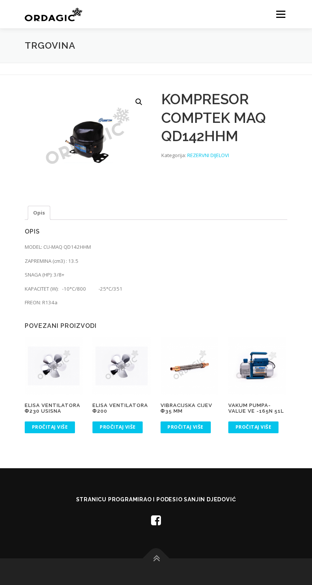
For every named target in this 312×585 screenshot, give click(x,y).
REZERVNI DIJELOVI (208, 155)
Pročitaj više (50, 427)
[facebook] (156, 520)
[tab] (39, 213)
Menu (280, 14)
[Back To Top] (156, 558)
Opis (39, 212)
